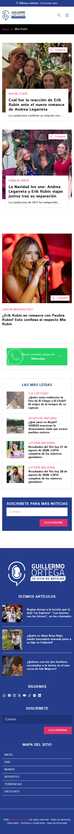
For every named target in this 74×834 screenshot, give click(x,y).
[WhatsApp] (4, 695)
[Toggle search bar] (59, 15)
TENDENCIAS (13, 784)
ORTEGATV (11, 792)
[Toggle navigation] (67, 15)
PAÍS (7, 762)
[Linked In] (39, 695)
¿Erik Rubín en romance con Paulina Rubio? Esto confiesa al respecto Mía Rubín (34, 320)
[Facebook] (9, 695)
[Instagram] (14, 695)
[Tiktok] (29, 695)
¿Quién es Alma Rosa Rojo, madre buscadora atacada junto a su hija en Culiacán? (49, 639)
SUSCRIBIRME (53, 523)
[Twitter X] (19, 695)
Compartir (60, 50)
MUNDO (9, 769)
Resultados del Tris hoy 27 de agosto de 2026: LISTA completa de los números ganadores (47, 452)
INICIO (8, 755)
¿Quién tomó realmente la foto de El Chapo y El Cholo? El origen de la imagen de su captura (47, 403)
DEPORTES (11, 777)
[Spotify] (34, 695)
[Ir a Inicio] (14, 15)
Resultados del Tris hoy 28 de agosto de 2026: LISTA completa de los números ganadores (47, 477)
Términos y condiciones (32, 823)
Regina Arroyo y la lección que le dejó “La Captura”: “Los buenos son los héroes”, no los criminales (49, 613)
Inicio (5, 29)
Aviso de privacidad (57, 823)
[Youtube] (24, 695)
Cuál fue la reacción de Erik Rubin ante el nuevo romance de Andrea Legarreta (36, 105)
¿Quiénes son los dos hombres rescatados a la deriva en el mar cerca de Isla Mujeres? (48, 665)
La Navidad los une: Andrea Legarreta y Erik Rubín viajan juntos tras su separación (36, 192)
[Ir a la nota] (37, 268)
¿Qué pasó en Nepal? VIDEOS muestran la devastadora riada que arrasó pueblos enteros (47, 427)
